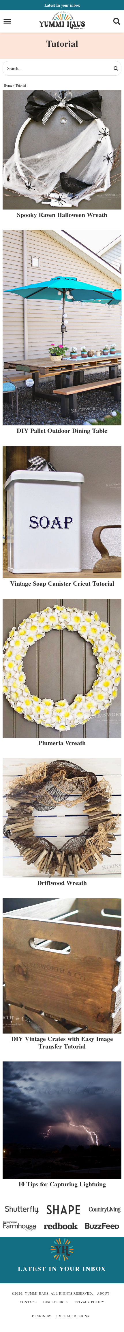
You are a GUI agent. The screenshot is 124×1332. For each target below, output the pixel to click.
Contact (28, 1302)
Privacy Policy (89, 1302)
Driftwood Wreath (62, 882)
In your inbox (62, 5)
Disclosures (55, 1302)
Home (8, 85)
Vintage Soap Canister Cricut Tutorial (62, 583)
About (103, 1293)
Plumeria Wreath (62, 742)
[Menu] (7, 21)
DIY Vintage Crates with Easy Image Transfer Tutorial (62, 1042)
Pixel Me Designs (72, 1316)
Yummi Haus (62, 20)
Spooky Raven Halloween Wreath (62, 214)
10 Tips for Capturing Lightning (62, 1184)
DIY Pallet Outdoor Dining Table (62, 430)
